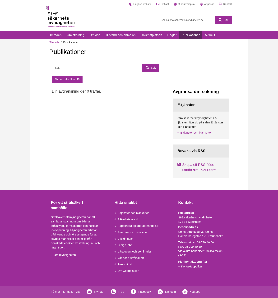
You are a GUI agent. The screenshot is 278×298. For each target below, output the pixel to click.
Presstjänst (124, 264)
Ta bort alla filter (65, 79)
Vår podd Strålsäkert (130, 258)
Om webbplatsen (128, 270)
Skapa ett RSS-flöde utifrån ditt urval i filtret (199, 167)
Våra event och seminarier (134, 251)
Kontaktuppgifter (191, 266)
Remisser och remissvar (132, 232)
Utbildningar (125, 238)
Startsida (54, 42)
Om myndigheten (65, 255)
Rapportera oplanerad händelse (137, 225)
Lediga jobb (124, 245)
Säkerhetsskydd (127, 219)
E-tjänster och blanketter (196, 132)
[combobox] (195, 20)
